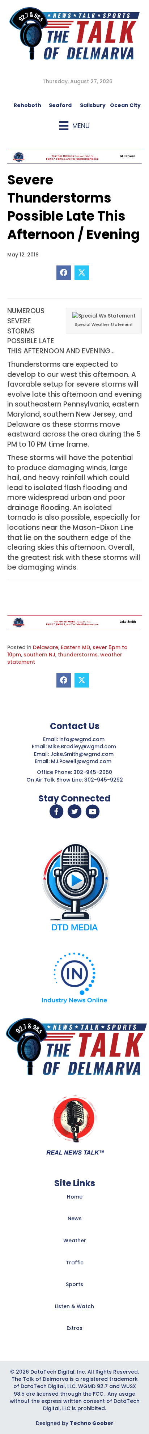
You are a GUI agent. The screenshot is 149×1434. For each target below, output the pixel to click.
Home (74, 1196)
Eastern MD (75, 647)
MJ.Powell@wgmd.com (82, 761)
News (75, 1218)
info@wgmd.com (82, 739)
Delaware (45, 647)
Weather (74, 1240)
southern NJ (39, 654)
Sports (74, 1284)
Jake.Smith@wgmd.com (82, 754)
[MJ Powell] (74, 156)
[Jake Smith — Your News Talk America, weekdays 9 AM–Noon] (74, 621)
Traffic (75, 1262)
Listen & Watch (74, 1306)
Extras (74, 1328)
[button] (56, 811)
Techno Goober (92, 1423)
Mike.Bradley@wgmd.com (82, 746)
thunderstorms (78, 654)
